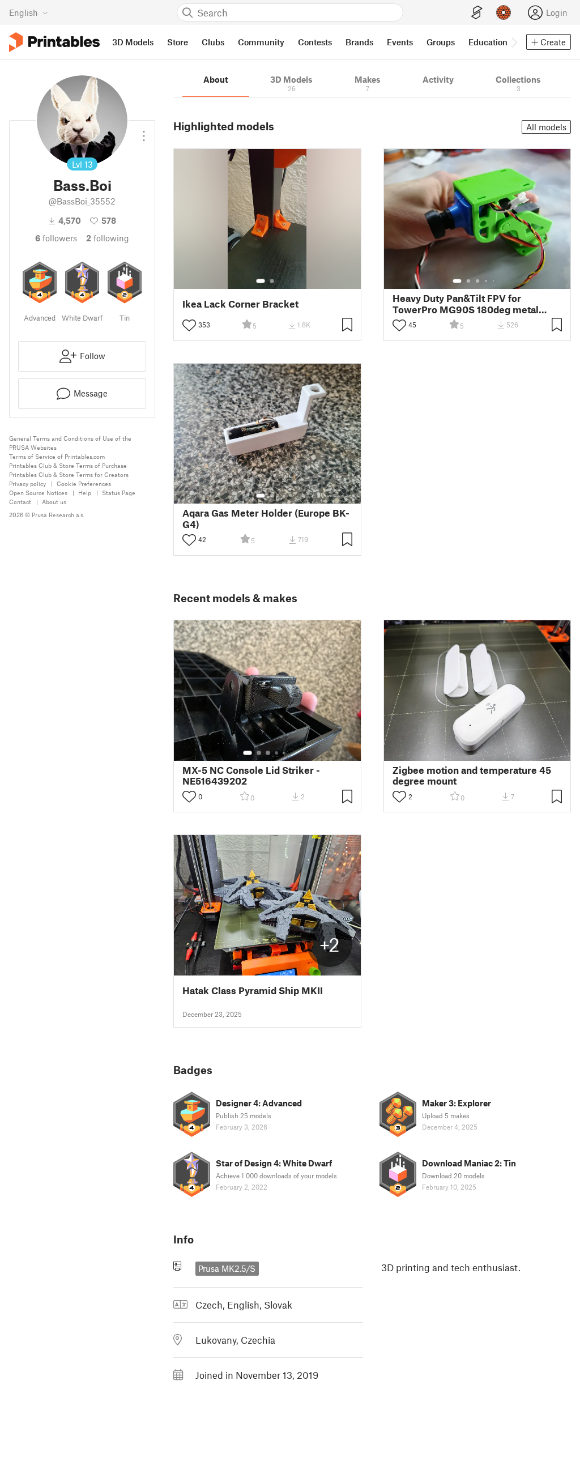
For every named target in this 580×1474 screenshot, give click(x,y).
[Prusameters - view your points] (503, 12)
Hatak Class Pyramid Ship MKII (252, 990)
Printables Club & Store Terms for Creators (69, 474)
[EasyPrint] (476, 13)
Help (84, 492)
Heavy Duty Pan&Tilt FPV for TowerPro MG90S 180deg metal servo (466, 303)
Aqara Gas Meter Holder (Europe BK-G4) (265, 518)
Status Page (118, 492)
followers (56, 238)
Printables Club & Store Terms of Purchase (68, 465)
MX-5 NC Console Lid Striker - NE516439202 (251, 775)
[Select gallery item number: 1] (260, 281)
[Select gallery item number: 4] (486, 281)
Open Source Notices (38, 492)
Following (107, 238)
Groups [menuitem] (441, 42)
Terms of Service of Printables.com (57, 456)
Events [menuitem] (400, 42)
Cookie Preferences (84, 483)
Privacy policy (27, 483)
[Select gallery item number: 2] (272, 281)
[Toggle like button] (189, 325)
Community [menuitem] (261, 42)
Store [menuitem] (177, 42)
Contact (20, 501)
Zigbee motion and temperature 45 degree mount (472, 775)
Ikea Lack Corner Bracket (240, 304)
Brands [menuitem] (359, 42)
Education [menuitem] (488, 42)
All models (546, 127)
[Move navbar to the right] (513, 42)
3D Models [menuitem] (132, 42)
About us (54, 501)
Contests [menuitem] (315, 42)
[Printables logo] (54, 42)
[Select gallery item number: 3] (477, 281)
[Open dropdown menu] (144, 131)
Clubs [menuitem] (213, 42)
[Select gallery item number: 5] (494, 281)
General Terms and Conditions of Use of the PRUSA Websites (70, 442)
